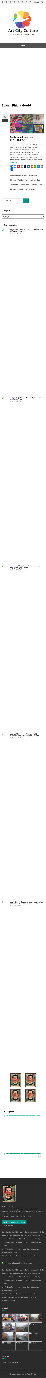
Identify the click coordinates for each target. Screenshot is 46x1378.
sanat (28, 175)
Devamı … (13, 162)
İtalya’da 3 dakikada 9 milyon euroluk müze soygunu (21, 1235)
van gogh (31, 189)
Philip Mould (20, 185)
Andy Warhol (19, 180)
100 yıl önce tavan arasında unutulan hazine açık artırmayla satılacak (26, 903)
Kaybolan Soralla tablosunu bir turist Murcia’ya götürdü (23, 1232)
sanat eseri (24, 189)
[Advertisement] (23, 73)
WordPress (31, 1374)
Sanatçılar (33, 175)
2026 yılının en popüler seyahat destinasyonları (19, 1256)
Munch (34, 180)
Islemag (13, 1374)
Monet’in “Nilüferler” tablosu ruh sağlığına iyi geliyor (25, 567)
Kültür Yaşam (21, 175)
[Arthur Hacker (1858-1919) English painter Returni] (23, 1134)
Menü (36, 2)
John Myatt (28, 180)
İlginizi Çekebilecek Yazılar (19, 1263)
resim (27, 185)
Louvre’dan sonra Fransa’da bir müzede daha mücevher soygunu (25, 735)
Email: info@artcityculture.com (14, 1222)
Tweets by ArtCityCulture (11, 1362)
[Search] (26, 200)
